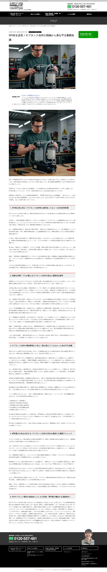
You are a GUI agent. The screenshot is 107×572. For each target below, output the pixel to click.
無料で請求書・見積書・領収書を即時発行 (52, 14)
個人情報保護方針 (85, 556)
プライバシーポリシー (86, 554)
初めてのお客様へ (36, 14)
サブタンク (33, 97)
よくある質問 (71, 14)
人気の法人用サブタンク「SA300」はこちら (16, 14)
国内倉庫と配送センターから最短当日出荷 (35, 552)
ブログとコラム (66, 551)
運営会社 (89, 14)
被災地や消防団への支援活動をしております (89, 564)
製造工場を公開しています (87, 561)
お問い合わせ (84, 551)
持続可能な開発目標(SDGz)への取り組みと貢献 (89, 558)
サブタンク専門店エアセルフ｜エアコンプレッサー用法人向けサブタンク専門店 (50, 569)
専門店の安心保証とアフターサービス (35, 555)
